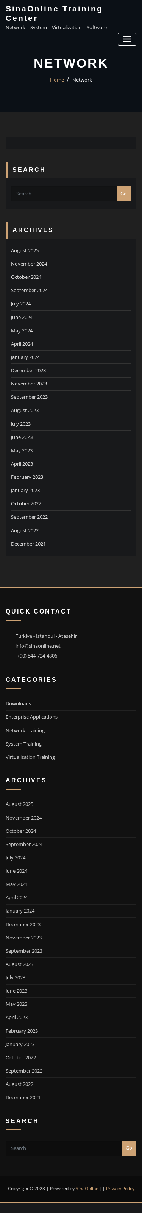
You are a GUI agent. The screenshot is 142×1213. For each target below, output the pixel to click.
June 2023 (22, 437)
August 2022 (25, 530)
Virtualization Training (30, 757)
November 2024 (29, 263)
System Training (24, 743)
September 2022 (29, 516)
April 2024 (22, 343)
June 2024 (22, 317)
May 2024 (22, 330)
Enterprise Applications (32, 716)
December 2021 (28, 543)
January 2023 (25, 490)
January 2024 (25, 357)
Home (57, 79)
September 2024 (29, 290)
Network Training (25, 730)
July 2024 (21, 303)
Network (82, 79)
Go (123, 193)
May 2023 (22, 450)
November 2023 (29, 383)
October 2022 (26, 503)
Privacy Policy (120, 1188)
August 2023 (25, 410)
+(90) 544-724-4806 (36, 655)
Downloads (18, 703)
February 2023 (27, 477)
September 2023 (29, 396)
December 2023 (28, 370)
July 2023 (21, 423)
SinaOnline (87, 1188)
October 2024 (26, 277)
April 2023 (22, 463)
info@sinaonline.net (38, 645)
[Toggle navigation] (127, 39)
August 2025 (25, 250)
